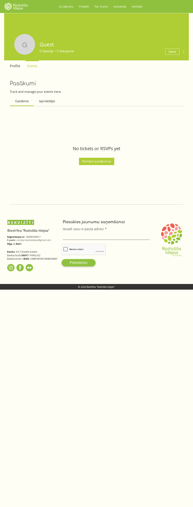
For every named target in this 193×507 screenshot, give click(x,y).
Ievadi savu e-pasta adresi (83, 229)
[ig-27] (11, 267)
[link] (22, 101)
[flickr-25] (29, 267)
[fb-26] (20, 267)
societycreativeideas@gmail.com (33, 240)
